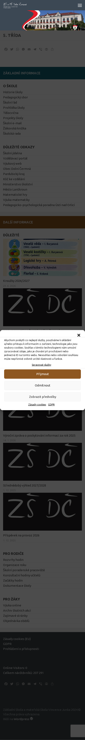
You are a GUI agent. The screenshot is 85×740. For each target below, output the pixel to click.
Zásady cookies (37, 404)
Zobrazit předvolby (42, 396)
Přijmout (42, 374)
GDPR (51, 404)
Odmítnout (42, 385)
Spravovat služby (41, 364)
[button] (79, 335)
